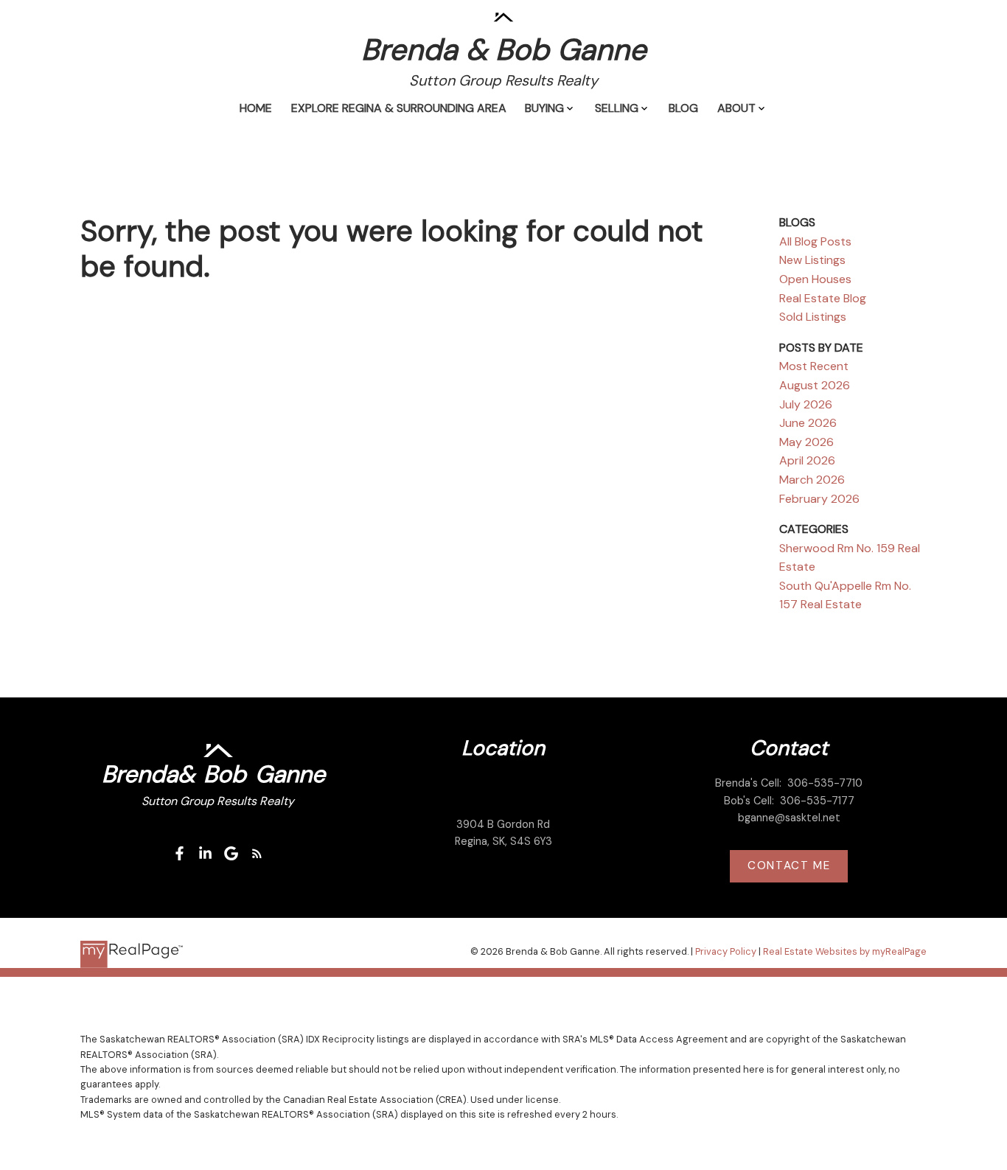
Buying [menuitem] (544, 108)
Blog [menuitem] (683, 108)
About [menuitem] (736, 108)
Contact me (789, 866)
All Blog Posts (815, 241)
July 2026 (805, 404)
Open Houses (815, 279)
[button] (180, 853)
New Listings (812, 260)
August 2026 (814, 385)
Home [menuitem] (256, 108)
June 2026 (808, 423)
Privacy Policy (725, 951)
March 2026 (812, 479)
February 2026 (819, 498)
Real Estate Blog (822, 298)
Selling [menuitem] (616, 108)
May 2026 (806, 442)
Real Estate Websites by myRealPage (845, 951)
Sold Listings (812, 316)
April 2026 (807, 460)
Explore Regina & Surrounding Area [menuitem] (398, 108)
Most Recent (814, 366)
